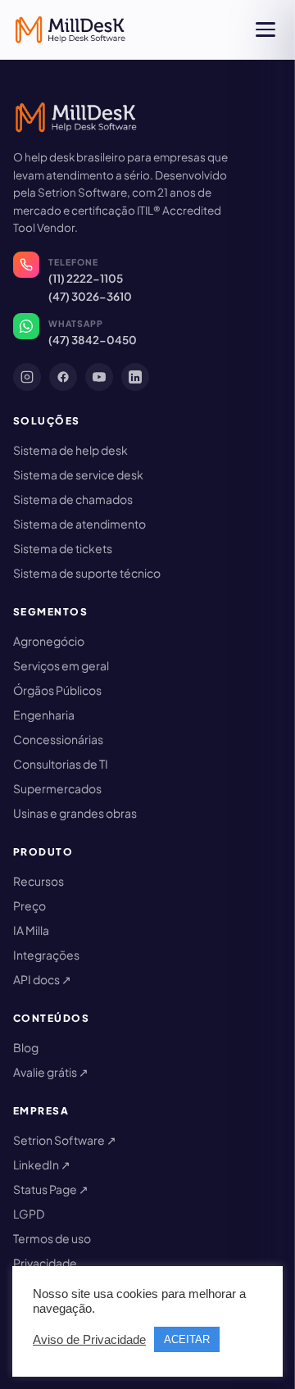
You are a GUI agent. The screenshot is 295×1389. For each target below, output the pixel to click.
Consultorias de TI (60, 763)
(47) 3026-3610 (90, 296)
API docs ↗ (42, 979)
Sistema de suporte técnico (87, 572)
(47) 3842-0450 (92, 340)
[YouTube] (99, 377)
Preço (29, 905)
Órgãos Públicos (57, 690)
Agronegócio (48, 640)
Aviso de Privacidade (89, 1339)
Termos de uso (52, 1238)
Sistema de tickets (62, 548)
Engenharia (44, 714)
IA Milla (31, 930)
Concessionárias (58, 739)
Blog (26, 1047)
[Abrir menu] (265, 29)
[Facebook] (63, 377)
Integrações (46, 954)
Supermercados (57, 788)
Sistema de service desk (78, 474)
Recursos (38, 881)
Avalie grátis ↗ (50, 1071)
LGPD (28, 1213)
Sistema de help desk (70, 450)
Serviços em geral (61, 665)
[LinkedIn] (135, 377)
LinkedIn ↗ (41, 1164)
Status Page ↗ (50, 1189)
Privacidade (45, 1262)
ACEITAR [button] (187, 1339)
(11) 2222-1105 (85, 278)
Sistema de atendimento (79, 523)
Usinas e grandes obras (75, 813)
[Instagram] (27, 377)
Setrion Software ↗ (64, 1140)
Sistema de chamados (73, 499)
